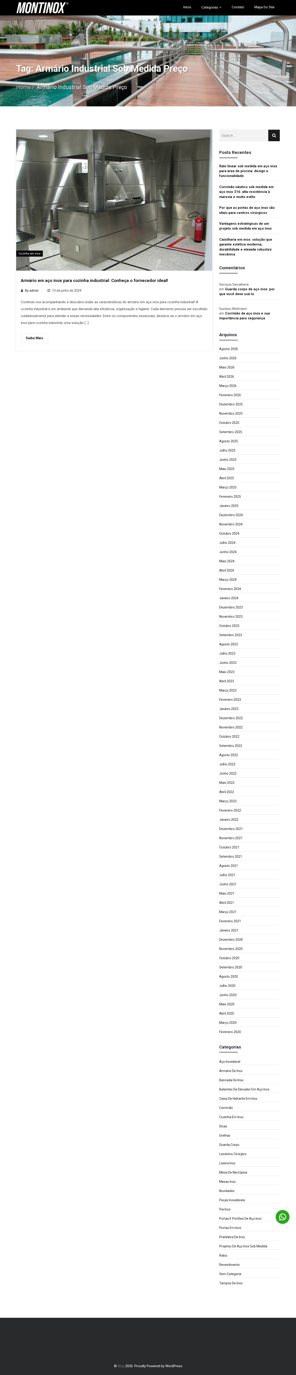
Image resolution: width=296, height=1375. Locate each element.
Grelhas (224, 1135)
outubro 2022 (229, 736)
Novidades (226, 1191)
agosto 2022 (228, 755)
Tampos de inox (231, 1283)
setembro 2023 (230, 635)
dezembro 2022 (231, 718)
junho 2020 (228, 995)
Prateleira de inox (232, 1237)
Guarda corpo (229, 1145)
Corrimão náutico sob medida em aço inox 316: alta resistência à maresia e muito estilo (246, 192)
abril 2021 (226, 903)
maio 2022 (226, 783)
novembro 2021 (231, 838)
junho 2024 (228, 552)
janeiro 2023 (228, 709)
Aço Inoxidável (229, 1061)
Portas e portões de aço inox (240, 1218)
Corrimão (226, 1108)
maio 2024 (226, 561)
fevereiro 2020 (230, 1032)
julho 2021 (227, 875)
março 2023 (228, 690)
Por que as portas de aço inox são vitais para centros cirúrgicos (247, 210)
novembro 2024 (231, 524)
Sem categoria (230, 1274)
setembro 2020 (230, 967)
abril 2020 (226, 1013)
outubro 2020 (229, 958)
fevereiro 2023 (230, 699)
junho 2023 (228, 663)
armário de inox (231, 1071)
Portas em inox (230, 1228)
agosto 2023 (228, 644)
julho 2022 (227, 764)
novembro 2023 (231, 616)
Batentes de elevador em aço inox (244, 1089)
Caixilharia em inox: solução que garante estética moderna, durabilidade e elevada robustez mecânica (245, 246)
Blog (121, 1366)
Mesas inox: (227, 1181)
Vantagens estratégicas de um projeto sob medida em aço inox (245, 226)
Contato (238, 7)
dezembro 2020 (231, 939)
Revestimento (229, 1265)
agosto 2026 (228, 349)
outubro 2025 (229, 423)
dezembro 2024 (231, 515)
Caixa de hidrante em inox (238, 1098)
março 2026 (228, 386)
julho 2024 (227, 543)
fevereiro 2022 (230, 810)
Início (187, 7)
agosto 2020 (228, 976)
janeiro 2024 (228, 598)
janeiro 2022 (228, 819)
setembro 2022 (230, 746)
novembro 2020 (231, 949)
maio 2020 (226, 1004)
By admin (32, 290)
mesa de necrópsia (233, 1172)
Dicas (223, 1126)
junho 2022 (228, 773)
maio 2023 (226, 672)
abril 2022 (226, 792)
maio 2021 (226, 893)
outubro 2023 (229, 626)
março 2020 (228, 1023)
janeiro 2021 (228, 930)
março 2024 (228, 579)
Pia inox (225, 1209)
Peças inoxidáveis (232, 1200)
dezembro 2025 (231, 404)
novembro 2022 (231, 727)
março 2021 (228, 912)
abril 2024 (226, 570)
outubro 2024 (229, 533)
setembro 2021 (230, 856)
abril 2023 (226, 681)
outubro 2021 (229, 847)
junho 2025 (228, 459)
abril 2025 (226, 478)
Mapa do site (264, 7)
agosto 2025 (228, 441)
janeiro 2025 (228, 506)
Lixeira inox (227, 1163)
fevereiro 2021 (230, 921)
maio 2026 (226, 367)
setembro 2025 (230, 432)
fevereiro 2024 (230, 589)
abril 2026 (226, 376)
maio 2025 (226, 469)
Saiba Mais (34, 338)
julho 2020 (227, 986)
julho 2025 (227, 450)
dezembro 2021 (231, 829)
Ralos (223, 1255)
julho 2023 (227, 653)
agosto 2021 (228, 866)
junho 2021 (228, 884)
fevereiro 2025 (230, 496)
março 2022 (228, 801)
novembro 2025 (231, 413)
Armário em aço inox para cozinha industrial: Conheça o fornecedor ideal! (94, 280)
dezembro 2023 (231, 607)
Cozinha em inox (29, 253)
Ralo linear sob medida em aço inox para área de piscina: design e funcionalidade (248, 171)
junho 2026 (228, 358)
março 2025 (228, 487)
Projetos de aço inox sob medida (243, 1246)
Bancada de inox (231, 1080)
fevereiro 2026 (230, 395)
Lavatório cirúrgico (233, 1154)
